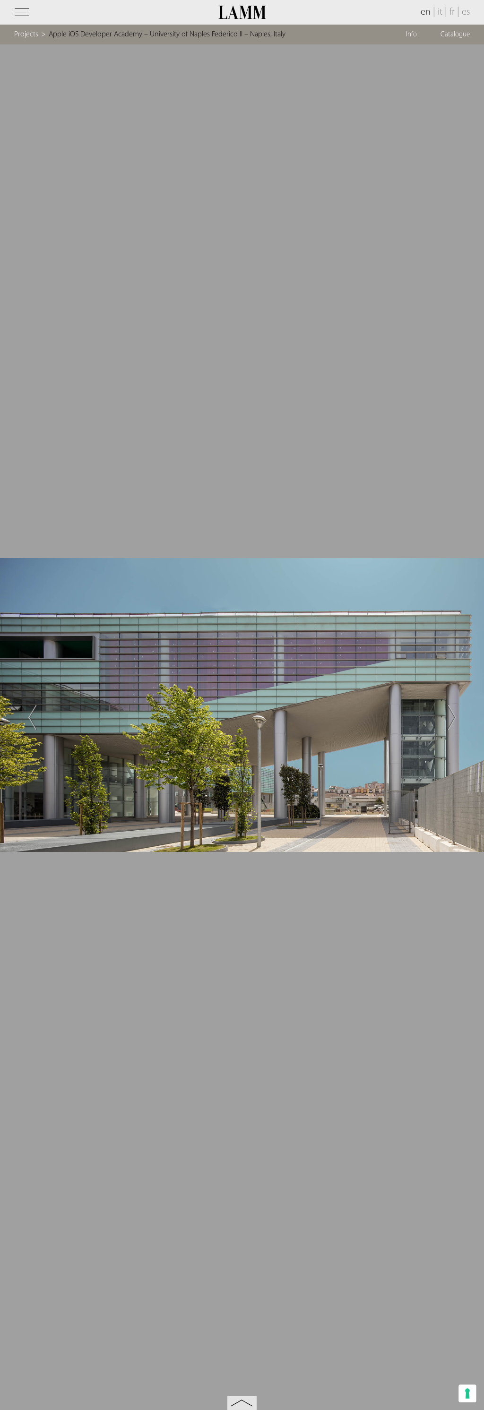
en (426, 12)
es (466, 12)
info (411, 34)
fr (452, 12)
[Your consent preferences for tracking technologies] (467, 1393)
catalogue (455, 34)
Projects (26, 34)
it (440, 12)
